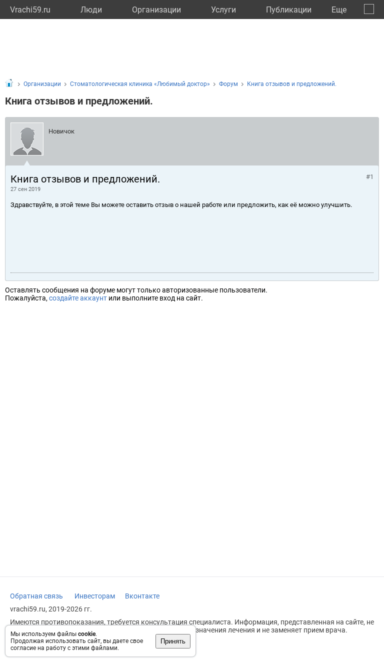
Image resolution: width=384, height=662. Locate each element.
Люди (91, 9)
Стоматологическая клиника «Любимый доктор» (140, 84)
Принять (173, 641)
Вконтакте (142, 596)
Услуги (223, 9)
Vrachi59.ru (30, 9)
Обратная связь (36, 596)
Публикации (289, 9)
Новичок (61, 131)
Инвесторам (94, 596)
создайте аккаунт (78, 298)
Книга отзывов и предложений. (291, 84)
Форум (228, 84)
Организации (156, 9)
